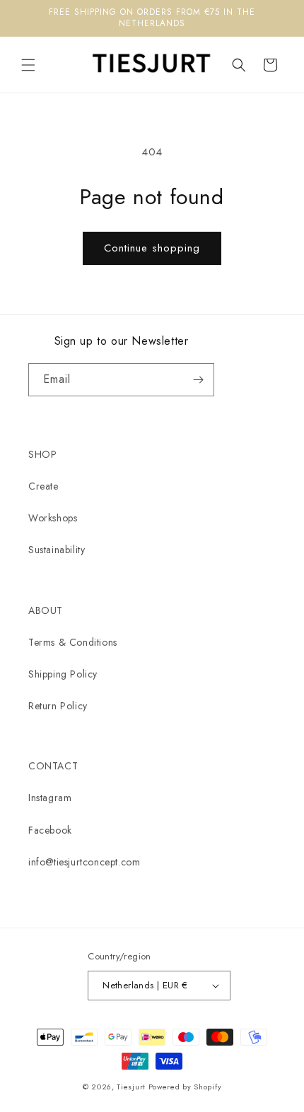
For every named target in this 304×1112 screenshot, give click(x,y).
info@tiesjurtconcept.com (84, 862)
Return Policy (58, 706)
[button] (28, 65)
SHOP (42, 454)
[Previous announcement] (26, 18)
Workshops (52, 518)
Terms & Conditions (72, 642)
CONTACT (53, 766)
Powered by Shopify (185, 1086)
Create (43, 486)
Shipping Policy (63, 674)
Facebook (50, 830)
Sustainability (56, 550)
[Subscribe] (198, 379)
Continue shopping (152, 248)
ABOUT (45, 610)
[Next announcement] (277, 18)
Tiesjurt (131, 1086)
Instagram (49, 798)
